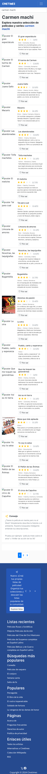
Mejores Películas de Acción (20, 631)
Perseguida (12, 693)
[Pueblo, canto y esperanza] (9, 354)
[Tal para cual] (8, 212)
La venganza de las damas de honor (23, 710)
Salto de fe (12, 682)
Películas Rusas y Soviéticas (20, 627)
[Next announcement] (30, 591)
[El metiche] (8, 188)
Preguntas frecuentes (17, 725)
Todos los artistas (15, 744)
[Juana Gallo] (8, 93)
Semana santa (13, 678)
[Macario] (8, 117)
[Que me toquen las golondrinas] (9, 379)
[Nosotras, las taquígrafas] (9, 259)
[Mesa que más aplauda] (8, 428)
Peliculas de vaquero (16, 669)
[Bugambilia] (8, 283)
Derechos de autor (15, 729)
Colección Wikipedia (16, 753)
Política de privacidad (17, 733)
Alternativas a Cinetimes (18, 748)
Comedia (11, 665)
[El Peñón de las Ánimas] (9, 476)
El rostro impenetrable (17, 701)
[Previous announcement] (26, 591)
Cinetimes (8, 3)
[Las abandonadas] (9, 140)
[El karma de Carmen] (9, 69)
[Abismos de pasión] (8, 307)
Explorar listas (17, 609)
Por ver (25, 54)
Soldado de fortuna (16, 706)
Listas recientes (20, 622)
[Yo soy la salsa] (9, 452)
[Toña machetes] (9, 164)
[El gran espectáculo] (9, 45)
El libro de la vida (15, 697)
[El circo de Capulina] (9, 499)
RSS (9, 757)
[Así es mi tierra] (9, 404)
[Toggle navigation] (41, 3)
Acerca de (11, 721)
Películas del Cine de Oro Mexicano (23, 635)
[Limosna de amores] (9, 235)
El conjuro (11, 674)
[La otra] (8, 331)
